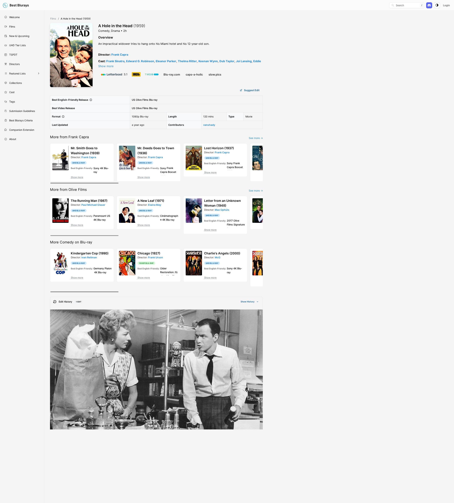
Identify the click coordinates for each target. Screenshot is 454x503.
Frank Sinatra (115, 61)
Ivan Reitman (89, 257)
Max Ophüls (222, 209)
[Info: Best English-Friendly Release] (91, 100)
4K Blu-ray (99, 219)
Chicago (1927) (148, 253)
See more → (256, 137)
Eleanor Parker (166, 61)
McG (217, 257)
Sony (96, 168)
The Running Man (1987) (89, 201)
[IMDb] (136, 74)
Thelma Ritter (187, 61)
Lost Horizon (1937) (219, 148)
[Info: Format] (63, 117)
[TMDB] (152, 74)
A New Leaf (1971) (150, 201)
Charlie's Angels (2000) (222, 253)
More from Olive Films (68, 189)
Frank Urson (155, 257)
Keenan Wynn (208, 61)
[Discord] (429, 5)
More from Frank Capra (69, 137)
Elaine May (154, 204)
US (133, 99)
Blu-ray (153, 99)
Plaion (108, 268)
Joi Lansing (244, 61)
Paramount (99, 215)
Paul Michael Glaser (93, 204)
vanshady (209, 124)
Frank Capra (119, 54)
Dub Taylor (226, 61)
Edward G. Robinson (140, 61)
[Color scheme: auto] (437, 5)
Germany (98, 268)
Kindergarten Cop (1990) (90, 253)
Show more (106, 66)
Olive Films (142, 99)
